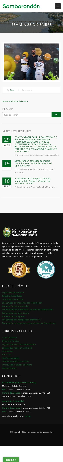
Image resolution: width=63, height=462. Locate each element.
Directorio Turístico (10, 341)
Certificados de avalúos (12, 299)
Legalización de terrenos (13, 292)
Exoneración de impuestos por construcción (22, 302)
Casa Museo (7, 351)
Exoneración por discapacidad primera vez (21, 319)
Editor (12, 90)
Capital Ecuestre (9, 337)
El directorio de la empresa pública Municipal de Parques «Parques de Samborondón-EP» (32, 181)
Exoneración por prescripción (15, 313)
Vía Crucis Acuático (10, 358)
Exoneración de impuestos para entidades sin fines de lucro (29, 323)
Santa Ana (6, 354)
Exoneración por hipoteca (14, 316)
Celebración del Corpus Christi (15, 361)
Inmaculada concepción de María (17, 364)
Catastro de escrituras (12, 295)
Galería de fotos (9, 368)
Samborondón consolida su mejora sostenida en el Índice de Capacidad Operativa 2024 (33, 163)
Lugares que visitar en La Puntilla (17, 347)
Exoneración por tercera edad (15, 306)
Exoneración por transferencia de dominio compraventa (27, 309)
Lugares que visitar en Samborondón (19, 344)
